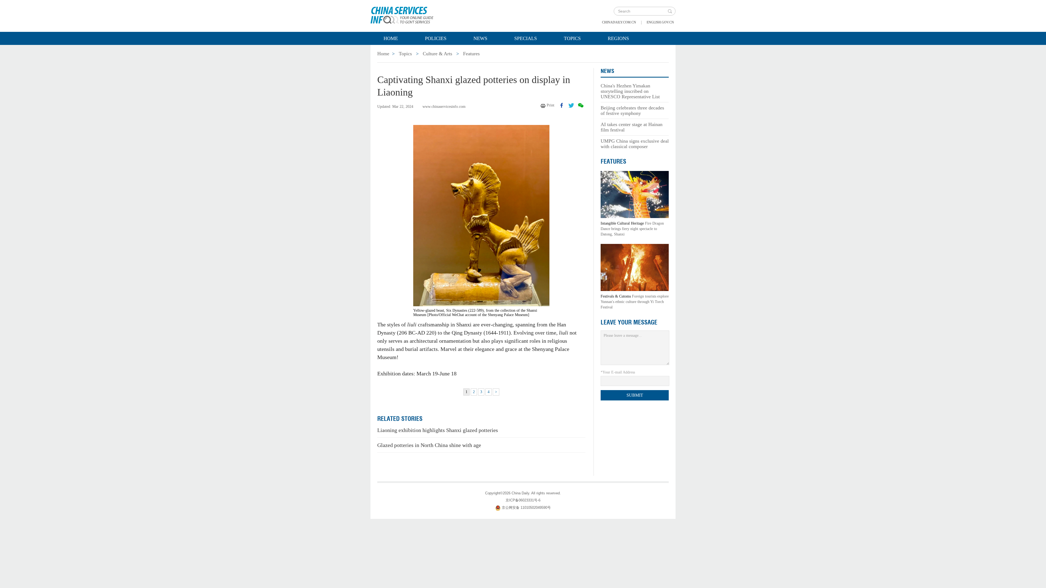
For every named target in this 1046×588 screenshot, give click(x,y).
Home (391, 38)
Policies (435, 38)
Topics (572, 38)
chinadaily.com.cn (619, 22)
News (480, 38)
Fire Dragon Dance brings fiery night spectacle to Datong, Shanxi (632, 228)
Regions (618, 38)
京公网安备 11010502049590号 (526, 508)
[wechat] (580, 105)
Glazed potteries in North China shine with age (429, 445)
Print (550, 105)
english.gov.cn (660, 22)
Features (471, 53)
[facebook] (561, 105)
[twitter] (571, 105)
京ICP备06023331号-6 (523, 500)
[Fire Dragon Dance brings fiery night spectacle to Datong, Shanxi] (635, 194)
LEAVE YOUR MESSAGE (629, 322)
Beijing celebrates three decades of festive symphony (632, 110)
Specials (525, 38)
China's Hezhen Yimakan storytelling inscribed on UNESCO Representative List (630, 91)
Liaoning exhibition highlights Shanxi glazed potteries (437, 430)
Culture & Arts (437, 53)
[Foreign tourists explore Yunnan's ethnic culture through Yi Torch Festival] (635, 267)
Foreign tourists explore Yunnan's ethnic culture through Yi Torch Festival (635, 301)
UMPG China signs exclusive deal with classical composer (635, 143)
